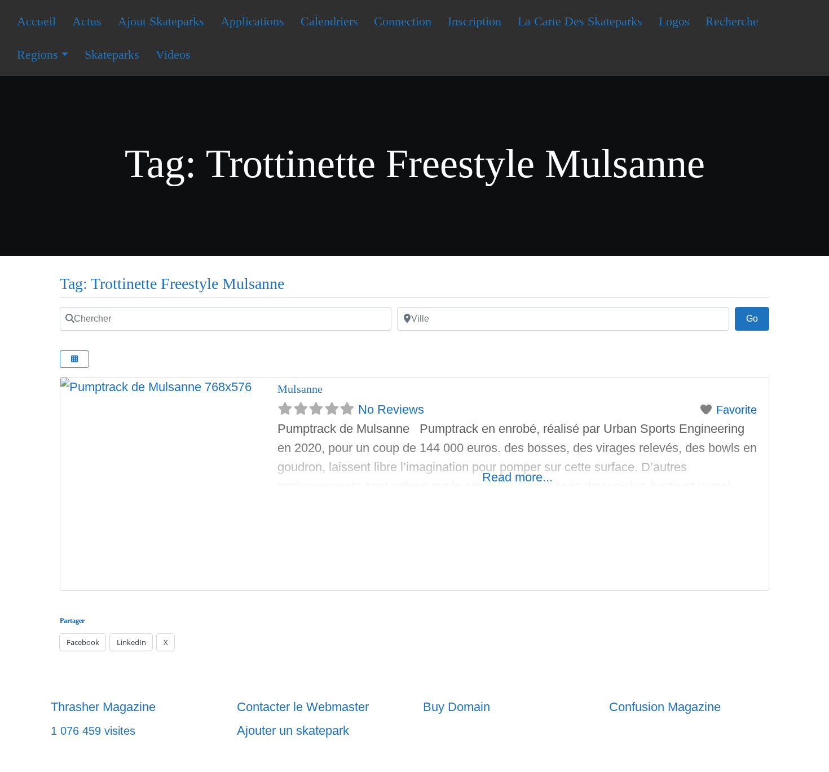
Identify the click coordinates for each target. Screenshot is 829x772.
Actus (87, 21)
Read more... (517, 477)
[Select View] (74, 359)
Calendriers (329, 21)
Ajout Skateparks (161, 21)
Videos (173, 54)
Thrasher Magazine (103, 707)
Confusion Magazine (665, 707)
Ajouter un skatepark (293, 730)
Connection (402, 21)
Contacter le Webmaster (303, 707)
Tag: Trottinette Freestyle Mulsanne (172, 283)
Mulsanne (300, 389)
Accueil (36, 21)
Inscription (474, 21)
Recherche (732, 21)
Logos (674, 21)
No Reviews (391, 409)
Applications (252, 21)
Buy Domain (456, 707)
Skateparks (112, 54)
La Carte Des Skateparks (580, 21)
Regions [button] (37, 54)
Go (757, 318)
